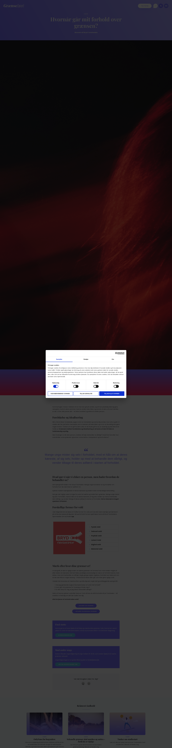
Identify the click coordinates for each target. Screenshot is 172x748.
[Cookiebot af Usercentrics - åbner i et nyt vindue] (116, 353)
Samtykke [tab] (59, 359)
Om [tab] (113, 359)
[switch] (75, 386)
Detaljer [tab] (86, 359)
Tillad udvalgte (86, 393)
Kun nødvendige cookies (60, 393)
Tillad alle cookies (111, 393)
